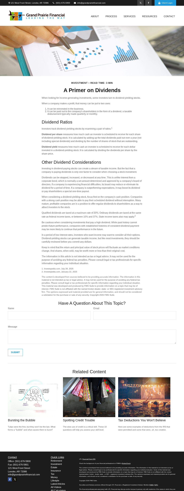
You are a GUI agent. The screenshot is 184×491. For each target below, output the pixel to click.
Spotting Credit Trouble (79, 420)
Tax (52, 474)
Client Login (167, 3)
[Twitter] (140, 3)
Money (54, 477)
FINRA (151, 485)
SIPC (156, 485)
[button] (95, 16)
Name (11, 308)
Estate (54, 467)
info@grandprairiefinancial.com (91, 3)
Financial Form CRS (88, 459)
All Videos (56, 487)
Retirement (56, 461)
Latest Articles (58, 484)
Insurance (56, 470)
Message (12, 326)
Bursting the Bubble (21, 420)
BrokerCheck (126, 463)
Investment (56, 464)
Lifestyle (55, 480)
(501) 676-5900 (63, 3)
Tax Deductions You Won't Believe (142, 420)
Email (96, 308)
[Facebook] (148, 3)
